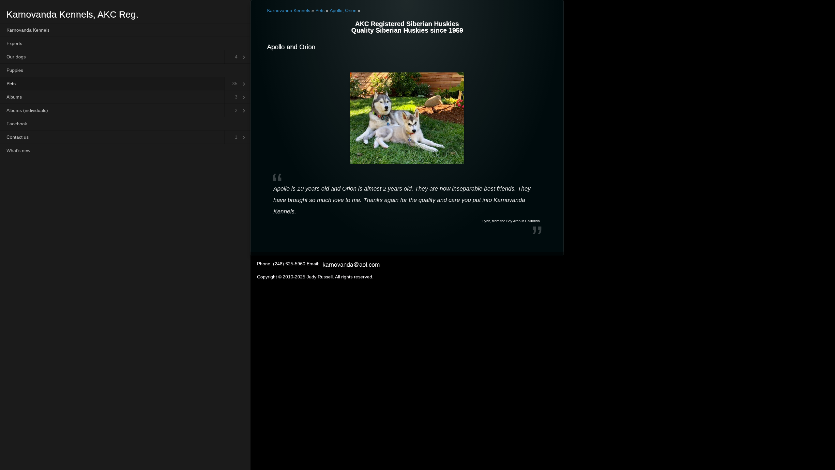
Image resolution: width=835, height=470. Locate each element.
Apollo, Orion (343, 10)
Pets (11, 83)
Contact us (18, 137)
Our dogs (16, 56)
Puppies (15, 70)
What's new (18, 150)
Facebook (17, 123)
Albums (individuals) (27, 110)
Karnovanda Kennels (28, 30)
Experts (14, 43)
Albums (14, 97)
